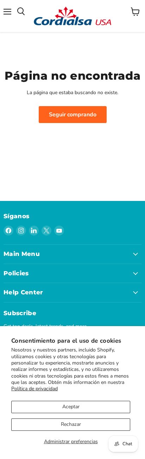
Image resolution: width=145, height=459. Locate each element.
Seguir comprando (72, 114)
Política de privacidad (34, 388)
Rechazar (71, 424)
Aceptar (71, 406)
